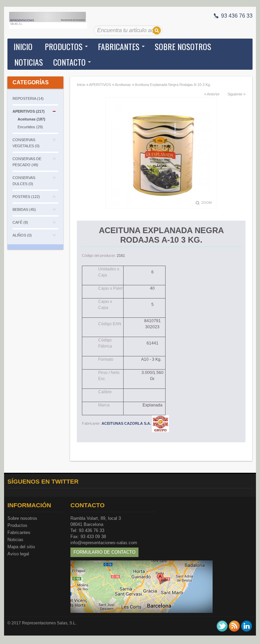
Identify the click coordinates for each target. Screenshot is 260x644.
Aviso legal (18, 553)
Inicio (23, 46)
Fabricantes (18, 532)
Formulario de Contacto (104, 552)
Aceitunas (123, 85)
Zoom (206, 202)
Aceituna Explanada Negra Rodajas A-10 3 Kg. (173, 85)
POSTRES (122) (26, 197)
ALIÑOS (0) (22, 235)
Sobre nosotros (22, 518)
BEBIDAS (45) (24, 209)
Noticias (15, 539)
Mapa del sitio (21, 546)
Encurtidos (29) (30, 127)
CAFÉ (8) (20, 222)
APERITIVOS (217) (29, 111)
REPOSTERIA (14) (28, 98)
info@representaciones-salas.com (103, 542)
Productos (17, 525)
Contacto (69, 62)
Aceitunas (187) (31, 119)
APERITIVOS (100, 85)
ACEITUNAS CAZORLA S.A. (127, 423)
